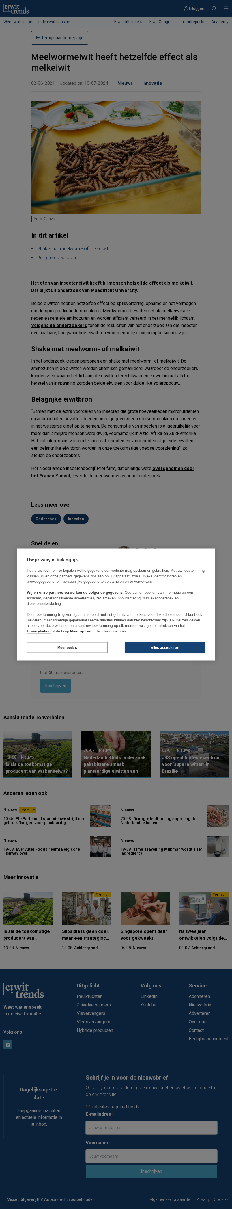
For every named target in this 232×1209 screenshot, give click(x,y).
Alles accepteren (165, 647)
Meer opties (67, 647)
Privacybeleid (39, 631)
